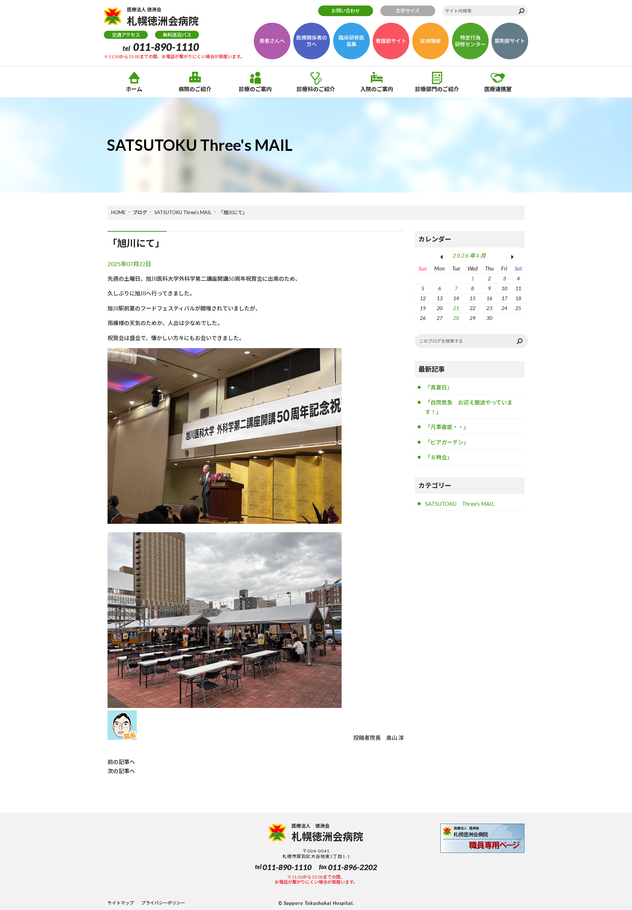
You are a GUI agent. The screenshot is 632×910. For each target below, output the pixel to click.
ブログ (140, 212)
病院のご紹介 (194, 89)
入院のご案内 (376, 89)
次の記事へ (121, 771)
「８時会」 (438, 457)
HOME (118, 212)
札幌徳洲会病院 (163, 16)
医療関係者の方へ (311, 40)
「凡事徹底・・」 (447, 427)
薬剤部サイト (509, 41)
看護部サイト (391, 41)
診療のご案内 (255, 89)
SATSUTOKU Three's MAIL (182, 212)
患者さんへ (272, 41)
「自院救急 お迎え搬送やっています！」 (468, 407)
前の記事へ (121, 761)
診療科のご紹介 (316, 89)
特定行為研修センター (470, 40)
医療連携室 (498, 89)
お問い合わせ (345, 11)
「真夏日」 (438, 387)
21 (456, 308)
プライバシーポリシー (163, 903)
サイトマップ (121, 903)
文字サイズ (408, 11)
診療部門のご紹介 (437, 89)
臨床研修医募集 (351, 40)
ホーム (134, 89)
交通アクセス (126, 35)
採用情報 (430, 41)
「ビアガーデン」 (447, 442)
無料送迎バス (177, 35)
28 (456, 318)
